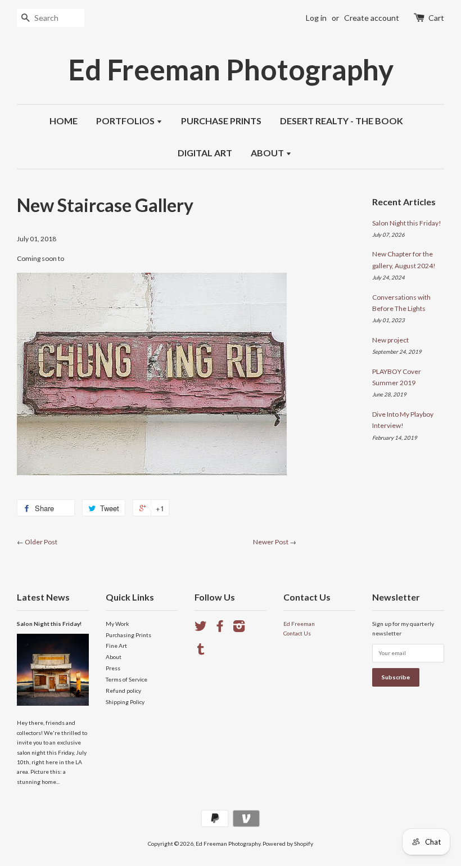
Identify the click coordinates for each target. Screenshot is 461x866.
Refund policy (123, 690)
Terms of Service (126, 679)
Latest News (43, 597)
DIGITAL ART (205, 152)
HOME (63, 120)
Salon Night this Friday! (406, 223)
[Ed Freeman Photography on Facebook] (220, 628)
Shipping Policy (125, 701)
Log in (316, 17)
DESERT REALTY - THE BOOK (341, 120)
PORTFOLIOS (126, 120)
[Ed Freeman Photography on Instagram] (239, 628)
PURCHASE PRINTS (221, 120)
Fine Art (116, 645)
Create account (371, 17)
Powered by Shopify (288, 843)
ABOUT (268, 152)
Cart (436, 17)
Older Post (41, 542)
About (113, 656)
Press (113, 668)
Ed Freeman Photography (231, 69)
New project (390, 340)
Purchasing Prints (128, 635)
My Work (117, 623)
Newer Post (270, 542)
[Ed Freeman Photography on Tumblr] (201, 651)
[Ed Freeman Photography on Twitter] (201, 628)
